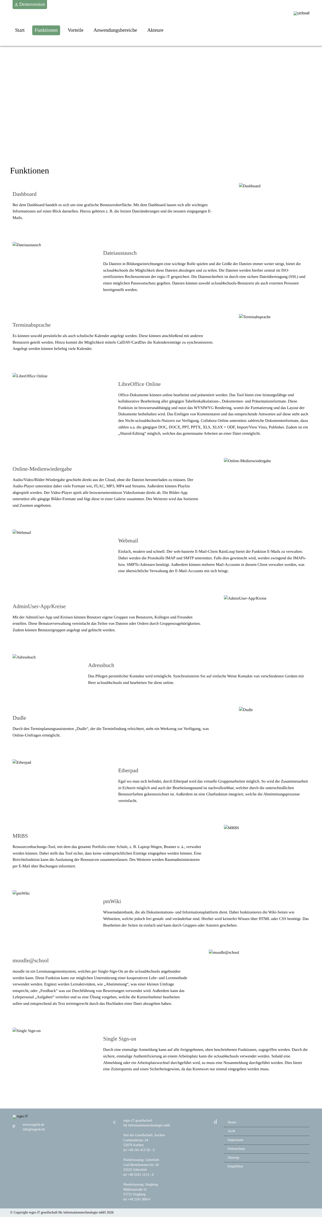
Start (20, 30)
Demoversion (31, 4)
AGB (231, 1131)
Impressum (235, 1140)
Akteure (155, 30)
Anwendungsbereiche (115, 30)
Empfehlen (235, 1166)
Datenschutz (236, 1149)
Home (232, 1122)
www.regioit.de (33, 1125)
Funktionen (46, 30)
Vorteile (76, 30)
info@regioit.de (34, 1129)
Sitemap (233, 1158)
